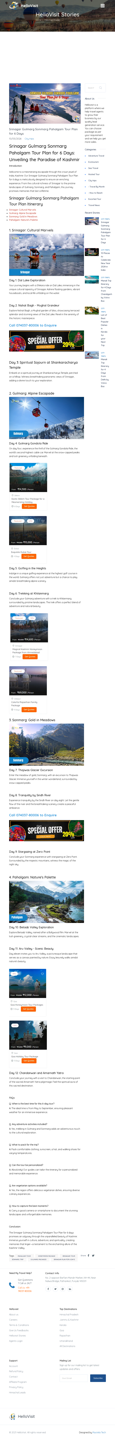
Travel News (94, 205)
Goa (62, 1330)
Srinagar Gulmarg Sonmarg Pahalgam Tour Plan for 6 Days (106, 232)
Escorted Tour (94, 199)
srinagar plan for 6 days (64, 1259)
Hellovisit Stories (17, 1335)
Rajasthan (65, 1335)
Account (13, 1366)
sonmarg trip (18, 1259)
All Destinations (67, 1346)
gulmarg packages (39, 1259)
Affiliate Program (18, 1382)
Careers (13, 1319)
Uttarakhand (66, 1341)
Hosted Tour (94, 174)
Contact (13, 1376)
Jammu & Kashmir (69, 1319)
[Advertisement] (57, 55)
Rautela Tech (99, 1432)
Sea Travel (93, 168)
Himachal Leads (17, 1392)
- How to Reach (95, 193)
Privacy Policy (16, 1387)
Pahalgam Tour (24, 1256)
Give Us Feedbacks (19, 1330)
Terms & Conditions (19, 1325)
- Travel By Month (96, 186)
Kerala (63, 1325)
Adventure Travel (96, 156)
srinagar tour (69, 1256)
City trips (92, 180)
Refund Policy (16, 1371)
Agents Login (16, 1341)
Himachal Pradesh (69, 1314)
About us (13, 1314)
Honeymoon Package (47, 1256)
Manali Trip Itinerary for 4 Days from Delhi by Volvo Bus (105, 373)
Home (38, 20)
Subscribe (98, 1378)
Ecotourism (93, 162)
